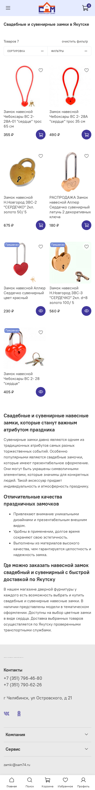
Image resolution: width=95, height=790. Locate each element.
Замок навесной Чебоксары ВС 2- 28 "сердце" (21, 378)
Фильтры (57, 51)
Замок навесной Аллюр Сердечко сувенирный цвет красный (25, 292)
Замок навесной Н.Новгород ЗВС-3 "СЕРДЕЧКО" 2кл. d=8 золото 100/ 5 (68, 295)
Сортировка (16, 51)
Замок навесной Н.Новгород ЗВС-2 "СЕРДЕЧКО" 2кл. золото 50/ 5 (20, 204)
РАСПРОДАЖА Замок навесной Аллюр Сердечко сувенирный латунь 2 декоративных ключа (70, 207)
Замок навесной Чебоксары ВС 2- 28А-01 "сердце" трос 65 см (23, 119)
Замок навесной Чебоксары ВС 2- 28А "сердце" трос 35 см (68, 116)
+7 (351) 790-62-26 (23, 684)
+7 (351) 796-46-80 (23, 678)
